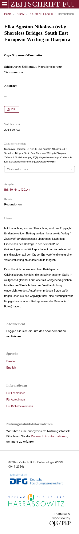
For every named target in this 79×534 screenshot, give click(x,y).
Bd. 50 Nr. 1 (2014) (41, 13)
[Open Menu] (4, 4)
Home (7, 13)
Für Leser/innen (15, 393)
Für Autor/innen (15, 399)
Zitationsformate (17, 169)
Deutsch (11, 361)
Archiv (20, 13)
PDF (13, 109)
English (11, 367)
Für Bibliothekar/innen (19, 406)
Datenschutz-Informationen (49, 436)
